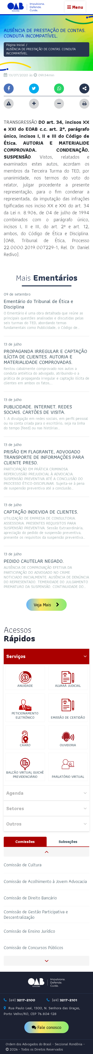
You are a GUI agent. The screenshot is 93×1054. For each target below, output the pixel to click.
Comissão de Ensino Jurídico (29, 930)
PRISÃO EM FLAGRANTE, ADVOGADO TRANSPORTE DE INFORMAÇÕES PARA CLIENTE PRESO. (44, 457)
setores (15, 808)
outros (14, 824)
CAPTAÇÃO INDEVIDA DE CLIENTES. (41, 512)
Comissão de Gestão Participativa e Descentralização (36, 914)
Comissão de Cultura (22, 864)
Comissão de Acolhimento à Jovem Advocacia (45, 881)
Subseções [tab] (68, 841)
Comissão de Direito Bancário (30, 897)
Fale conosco (48, 1027)
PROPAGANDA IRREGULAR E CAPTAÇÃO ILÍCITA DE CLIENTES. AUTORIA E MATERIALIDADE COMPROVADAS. (45, 357)
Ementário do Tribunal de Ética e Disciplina (38, 304)
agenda (14, 793)
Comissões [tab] (25, 841)
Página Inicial (15, 44)
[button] (46, 852)
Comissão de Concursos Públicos (33, 947)
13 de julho (13, 344)
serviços (16, 656)
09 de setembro (17, 294)
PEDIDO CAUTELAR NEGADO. (34, 561)
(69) (21, 1000)
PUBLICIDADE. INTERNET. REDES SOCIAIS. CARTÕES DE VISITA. (38, 409)
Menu (77, 7)
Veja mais (43, 604)
